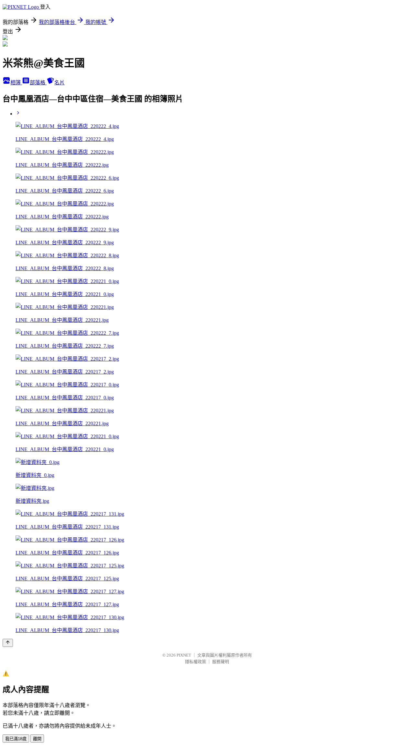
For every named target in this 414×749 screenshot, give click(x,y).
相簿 (16, 82)
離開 (37, 738)
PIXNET (184, 655)
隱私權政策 (195, 661)
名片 (59, 82)
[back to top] (8, 643)
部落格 (38, 82)
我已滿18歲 (16, 738)
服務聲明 (220, 661)
